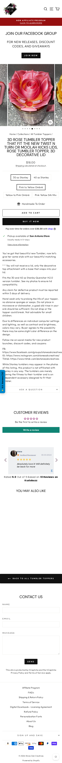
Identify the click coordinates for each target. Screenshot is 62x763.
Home (13, 134)
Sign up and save (30, 735)
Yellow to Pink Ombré (17, 194)
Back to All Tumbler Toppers (33, 578)
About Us (31, 721)
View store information (17, 244)
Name (6, 604)
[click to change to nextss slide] (57, 460)
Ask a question (31, 389)
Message (8, 633)
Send (31, 661)
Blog (31, 726)
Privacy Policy (17, 673)
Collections (23, 134)
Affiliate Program (31, 687)
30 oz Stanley (20, 177)
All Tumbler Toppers (41, 134)
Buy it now (31, 221)
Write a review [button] (31, 429)
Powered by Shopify (31, 760)
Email (6, 618)
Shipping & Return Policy (31, 697)
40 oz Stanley (41, 177)
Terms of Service (37, 673)
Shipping (20, 165)
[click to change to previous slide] (5, 460)
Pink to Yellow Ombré (31, 187)
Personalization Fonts (31, 716)
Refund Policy (31, 711)
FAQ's (31, 692)
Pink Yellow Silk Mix (45, 194)
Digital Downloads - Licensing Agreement (31, 707)
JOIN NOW (31, 55)
